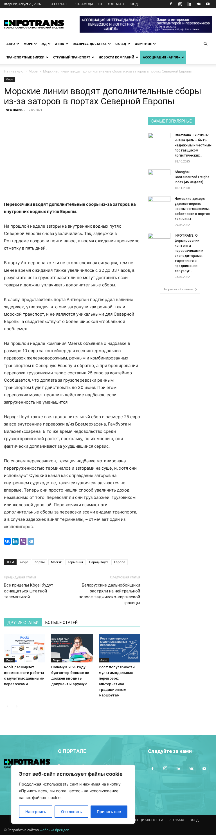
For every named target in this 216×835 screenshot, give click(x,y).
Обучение (143, 44)
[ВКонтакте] (7, 541)
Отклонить (71, 811)
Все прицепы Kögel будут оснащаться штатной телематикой (28, 591)
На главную (13, 71)
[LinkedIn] (15, 541)
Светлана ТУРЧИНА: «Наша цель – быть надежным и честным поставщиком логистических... (193, 145)
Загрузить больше (178, 289)
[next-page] (16, 706)
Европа (119, 562)
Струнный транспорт (71, 57)
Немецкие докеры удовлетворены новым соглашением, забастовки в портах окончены (192, 209)
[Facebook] (170, 4)
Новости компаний (116, 57)
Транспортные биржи (25, 57)
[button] (205, 44)
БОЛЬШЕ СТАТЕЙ (61, 622)
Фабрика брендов (54, 829)
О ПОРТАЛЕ (59, 4)
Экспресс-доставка (90, 44)
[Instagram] (180, 4)
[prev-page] (7, 706)
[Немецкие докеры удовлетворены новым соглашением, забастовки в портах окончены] (159, 204)
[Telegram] (31, 541)
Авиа (59, 44)
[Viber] (23, 541)
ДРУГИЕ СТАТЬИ (23, 622)
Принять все (109, 811)
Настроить (35, 811)
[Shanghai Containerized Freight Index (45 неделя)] (159, 177)
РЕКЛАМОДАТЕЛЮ (88, 4)
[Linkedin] (189, 4)
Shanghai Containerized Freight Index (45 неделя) (192, 177)
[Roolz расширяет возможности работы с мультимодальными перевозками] (24, 648)
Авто (10, 44)
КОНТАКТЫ (115, 4)
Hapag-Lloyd (98, 562)
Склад (120, 44)
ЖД (43, 44)
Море (28, 44)
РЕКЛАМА (176, 820)
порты (40, 562)
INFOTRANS (13, 110)
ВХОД (133, 4)
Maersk (56, 562)
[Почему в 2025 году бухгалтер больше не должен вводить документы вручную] (72, 648)
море (24, 562)
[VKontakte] (198, 4)
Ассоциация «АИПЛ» (161, 57)
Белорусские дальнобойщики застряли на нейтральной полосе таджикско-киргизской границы (109, 594)
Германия (75, 562)
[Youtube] (208, 4)
